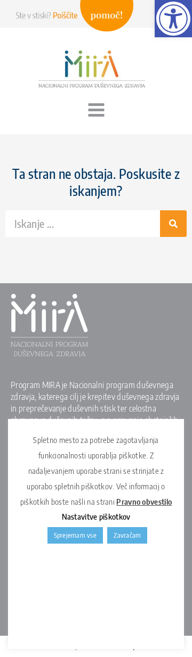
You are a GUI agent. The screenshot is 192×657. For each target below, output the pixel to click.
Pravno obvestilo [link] (144, 501)
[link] (173, 18)
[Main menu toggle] (96, 110)
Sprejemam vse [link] (75, 535)
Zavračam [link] (127, 535)
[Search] (173, 223)
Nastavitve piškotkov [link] (96, 516)
